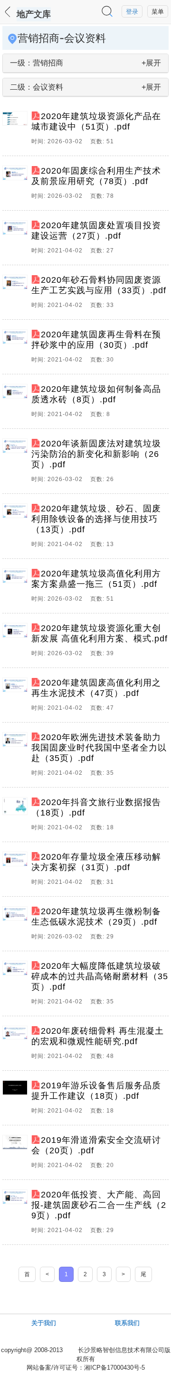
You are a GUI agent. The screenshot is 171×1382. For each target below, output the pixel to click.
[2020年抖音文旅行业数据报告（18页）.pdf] (16, 817)
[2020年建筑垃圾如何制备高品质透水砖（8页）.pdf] (16, 404)
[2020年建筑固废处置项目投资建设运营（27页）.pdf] (16, 240)
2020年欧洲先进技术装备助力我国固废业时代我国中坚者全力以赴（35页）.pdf (99, 748)
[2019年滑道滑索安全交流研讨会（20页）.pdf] (16, 1155)
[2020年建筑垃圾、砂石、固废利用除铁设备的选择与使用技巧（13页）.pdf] (16, 528)
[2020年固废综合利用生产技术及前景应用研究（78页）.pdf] (16, 185)
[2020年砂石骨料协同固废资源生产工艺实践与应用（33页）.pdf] (16, 295)
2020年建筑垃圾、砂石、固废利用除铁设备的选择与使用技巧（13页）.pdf (96, 519)
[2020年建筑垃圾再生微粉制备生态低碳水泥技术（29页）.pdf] (16, 926)
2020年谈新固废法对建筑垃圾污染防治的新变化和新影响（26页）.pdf (96, 454)
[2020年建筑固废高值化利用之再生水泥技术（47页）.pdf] (16, 697)
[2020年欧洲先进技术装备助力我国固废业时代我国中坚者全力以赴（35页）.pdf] (16, 757)
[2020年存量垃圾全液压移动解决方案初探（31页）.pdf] (16, 871)
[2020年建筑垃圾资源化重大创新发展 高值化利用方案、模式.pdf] (16, 643)
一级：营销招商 (36, 63)
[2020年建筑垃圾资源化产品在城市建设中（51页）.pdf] (16, 131)
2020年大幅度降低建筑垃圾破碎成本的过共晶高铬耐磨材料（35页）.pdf (99, 976)
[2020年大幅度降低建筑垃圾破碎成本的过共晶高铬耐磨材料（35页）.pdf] (16, 986)
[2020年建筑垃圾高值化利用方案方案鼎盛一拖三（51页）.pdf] (16, 588)
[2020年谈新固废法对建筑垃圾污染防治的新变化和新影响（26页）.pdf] (16, 463)
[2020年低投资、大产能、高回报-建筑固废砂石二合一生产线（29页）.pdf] (16, 1214)
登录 (132, 11)
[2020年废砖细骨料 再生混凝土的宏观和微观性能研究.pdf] (16, 1046)
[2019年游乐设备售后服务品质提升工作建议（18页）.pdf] (16, 1100)
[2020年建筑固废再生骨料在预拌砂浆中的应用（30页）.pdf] (16, 349)
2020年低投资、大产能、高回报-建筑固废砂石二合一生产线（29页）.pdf (98, 1205)
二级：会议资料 (36, 87)
